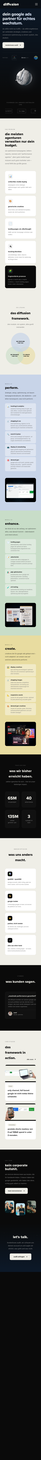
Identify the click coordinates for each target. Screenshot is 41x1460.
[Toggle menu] (36, 4)
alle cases (30, 1059)
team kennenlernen (15, 1191)
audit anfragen (19, 1257)
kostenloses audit (11, 45)
